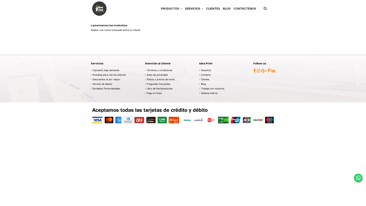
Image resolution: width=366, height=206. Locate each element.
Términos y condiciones (159, 70)
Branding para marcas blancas (109, 74)
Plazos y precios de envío (161, 79)
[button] (194, 8)
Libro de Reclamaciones (160, 88)
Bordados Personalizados (106, 88)
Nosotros (206, 70)
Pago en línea (154, 93)
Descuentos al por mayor (106, 79)
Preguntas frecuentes (158, 84)
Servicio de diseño (102, 84)
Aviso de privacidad (157, 74)
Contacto (206, 74)
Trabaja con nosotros (212, 88)
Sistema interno (209, 93)
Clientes (205, 79)
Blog (203, 84)
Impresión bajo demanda (106, 70)
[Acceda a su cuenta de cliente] (272, 8)
